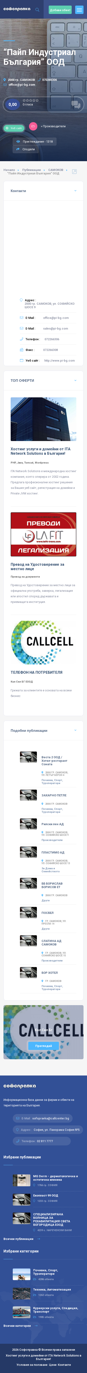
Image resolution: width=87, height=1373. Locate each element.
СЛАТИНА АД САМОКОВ (51, 942)
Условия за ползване (32, 1364)
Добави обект (60, 10)
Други (46, 900)
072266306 (49, 80)
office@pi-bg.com (21, 84)
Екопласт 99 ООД (45, 1195)
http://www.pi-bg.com (59, 360)
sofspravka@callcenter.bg (50, 1118)
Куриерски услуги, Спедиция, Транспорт (55, 1309)
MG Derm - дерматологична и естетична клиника (55, 1177)
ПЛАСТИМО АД (53, 852)
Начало (9, 170)
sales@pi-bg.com (55, 328)
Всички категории (17, 1325)
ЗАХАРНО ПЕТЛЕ (54, 795)
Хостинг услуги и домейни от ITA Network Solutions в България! (43, 1357)
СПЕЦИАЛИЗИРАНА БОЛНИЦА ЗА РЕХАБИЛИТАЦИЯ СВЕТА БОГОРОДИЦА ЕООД (51, 1219)
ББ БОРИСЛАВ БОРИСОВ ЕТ (52, 885)
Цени (52, 1364)
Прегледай (43, 1046)
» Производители (53, 126)
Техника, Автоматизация (52, 1289)
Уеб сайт (16, 128)
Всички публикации (18, 1239)
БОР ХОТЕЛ (50, 972)
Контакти (64, 1364)
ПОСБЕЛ (48, 913)
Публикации (31, 170)
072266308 (50, 350)
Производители (52, 840)
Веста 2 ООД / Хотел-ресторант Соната (54, 760)
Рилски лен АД (53, 824)
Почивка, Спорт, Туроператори (52, 782)
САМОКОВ (55, 170)
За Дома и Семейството (51, 870)
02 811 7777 (45, 1141)
